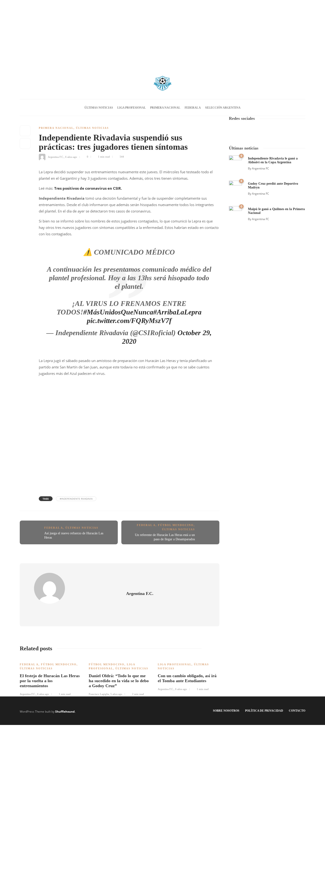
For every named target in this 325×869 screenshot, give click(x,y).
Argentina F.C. (56, 156)
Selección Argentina (223, 107)
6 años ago (71, 156)
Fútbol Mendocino (176, 525)
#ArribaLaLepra (177, 312)
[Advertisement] (162, 33)
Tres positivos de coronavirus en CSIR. (88, 188)
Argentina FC (260, 168)
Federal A (193, 107)
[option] (50, 676)
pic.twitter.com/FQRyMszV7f (129, 320)
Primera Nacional (165, 107)
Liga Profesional (131, 107)
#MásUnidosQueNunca (118, 312)
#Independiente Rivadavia (76, 498)
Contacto (297, 710)
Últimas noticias (98, 107)
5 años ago (116, 694)
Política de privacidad (264, 710)
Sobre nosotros (226, 710)
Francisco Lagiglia (99, 694)
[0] (235, 161)
